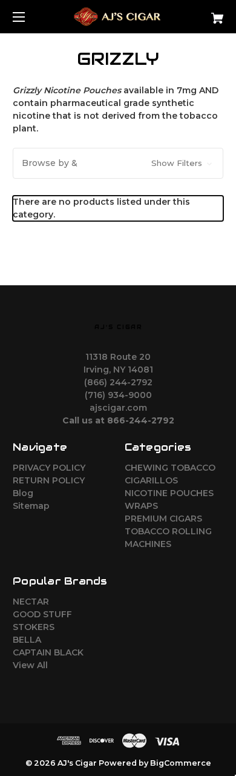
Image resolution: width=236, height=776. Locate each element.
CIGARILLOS (151, 480)
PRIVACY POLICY (49, 467)
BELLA (27, 639)
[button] (118, 163)
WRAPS (141, 505)
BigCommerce (180, 763)
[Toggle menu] (29, 16)
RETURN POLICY (49, 480)
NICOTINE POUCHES (169, 493)
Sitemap (31, 505)
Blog (23, 493)
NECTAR (31, 601)
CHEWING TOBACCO (170, 467)
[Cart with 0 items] (202, 13)
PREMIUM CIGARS (163, 518)
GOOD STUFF (42, 614)
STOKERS (33, 627)
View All (30, 665)
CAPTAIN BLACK (48, 652)
